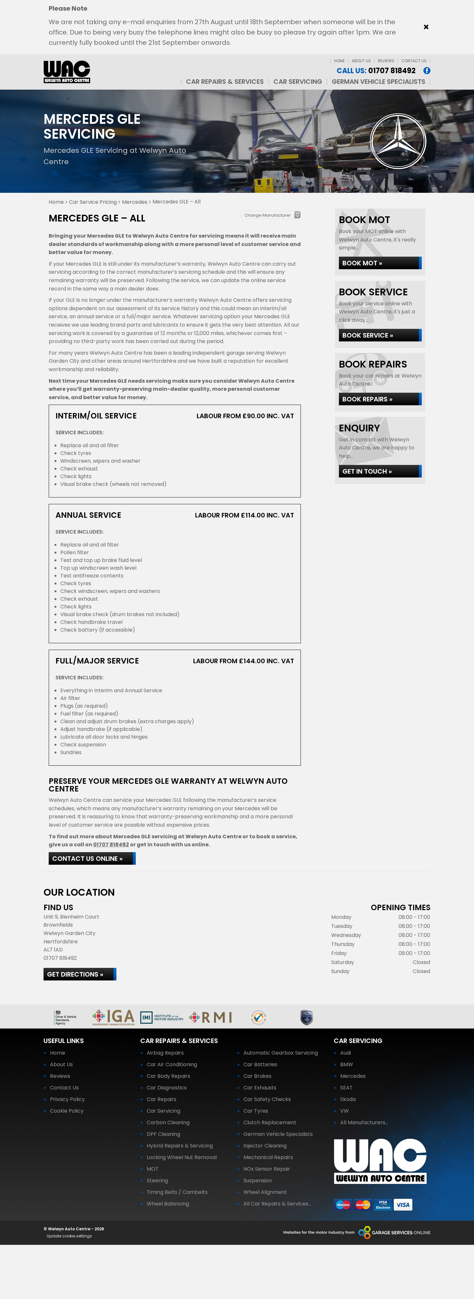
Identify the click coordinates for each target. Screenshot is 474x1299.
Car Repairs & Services (225, 81)
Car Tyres (255, 1111)
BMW (346, 1064)
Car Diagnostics (167, 1087)
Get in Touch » (367, 471)
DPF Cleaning (163, 1134)
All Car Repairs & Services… (277, 1203)
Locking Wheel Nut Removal (182, 1157)
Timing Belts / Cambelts (177, 1192)
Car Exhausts (259, 1087)
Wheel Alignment (265, 1192)
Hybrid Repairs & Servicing (180, 1145)
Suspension (257, 1180)
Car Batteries (260, 1064)
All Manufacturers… (364, 1122)
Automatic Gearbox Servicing (280, 1053)
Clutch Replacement (269, 1122)
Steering (157, 1180)
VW (344, 1111)
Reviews (386, 61)
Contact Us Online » (87, 858)
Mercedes (353, 1076)
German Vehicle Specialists (378, 81)
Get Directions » (75, 974)
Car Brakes (257, 1076)
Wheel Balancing (168, 1203)
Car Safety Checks (267, 1099)
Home (339, 61)
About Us (361, 61)
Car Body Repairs (168, 1076)
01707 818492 (376, 70)
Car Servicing (297, 81)
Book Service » (367, 335)
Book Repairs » (367, 399)
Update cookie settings (69, 1236)
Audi (345, 1053)
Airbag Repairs (165, 1053)
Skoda (348, 1099)
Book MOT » (362, 263)
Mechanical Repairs (268, 1157)
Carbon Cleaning (168, 1122)
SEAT (346, 1087)
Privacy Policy (67, 1099)
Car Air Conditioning (172, 1064)
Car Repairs (161, 1099)
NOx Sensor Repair (266, 1169)
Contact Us (414, 61)
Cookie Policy (67, 1111)
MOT (153, 1169)
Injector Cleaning (265, 1145)
